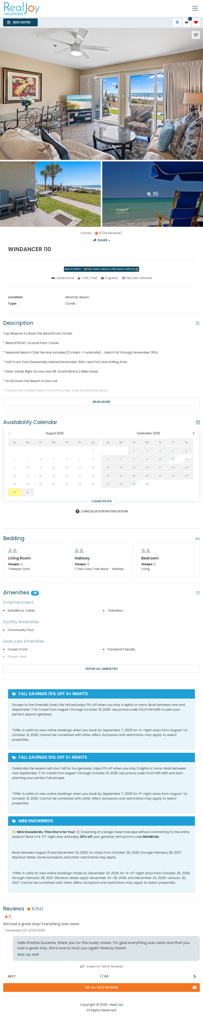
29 (134, 484)
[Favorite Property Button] (196, 35)
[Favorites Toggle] (196, 22)
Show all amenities (101, 668)
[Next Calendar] (193, 433)
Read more (101, 401)
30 (147, 484)
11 (173, 459)
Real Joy (116, 1004)
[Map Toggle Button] (177, 22)
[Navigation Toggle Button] (195, 8)
